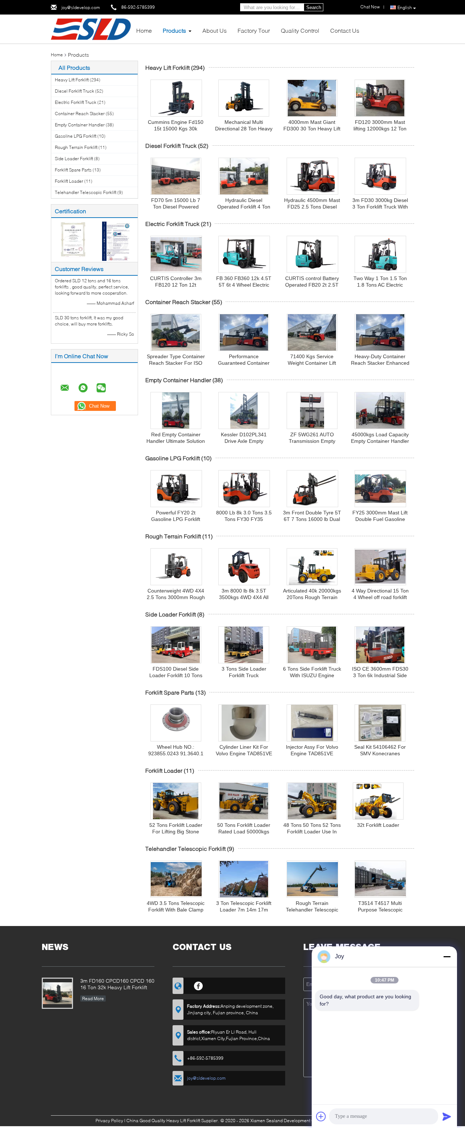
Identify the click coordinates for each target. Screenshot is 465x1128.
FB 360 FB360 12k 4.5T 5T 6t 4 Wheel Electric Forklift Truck (243, 284)
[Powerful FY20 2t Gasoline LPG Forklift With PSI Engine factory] (176, 488)
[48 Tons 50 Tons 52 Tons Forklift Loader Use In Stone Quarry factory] (312, 801)
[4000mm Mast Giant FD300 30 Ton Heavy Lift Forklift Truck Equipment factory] (312, 98)
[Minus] (446, 956)
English (404, 7)
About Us (214, 30)
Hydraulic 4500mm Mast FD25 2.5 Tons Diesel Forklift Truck (312, 206)
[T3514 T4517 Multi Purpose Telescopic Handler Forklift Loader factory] (380, 879)
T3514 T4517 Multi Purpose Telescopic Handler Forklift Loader (380, 909)
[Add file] (321, 1116)
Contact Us (344, 30)
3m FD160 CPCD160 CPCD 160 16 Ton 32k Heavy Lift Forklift (117, 984)
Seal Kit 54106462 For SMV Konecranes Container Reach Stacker (380, 753)
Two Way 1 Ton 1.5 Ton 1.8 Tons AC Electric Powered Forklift (380, 284)
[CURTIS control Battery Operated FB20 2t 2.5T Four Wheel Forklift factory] (312, 254)
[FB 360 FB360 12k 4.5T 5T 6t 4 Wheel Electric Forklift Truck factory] (244, 254)
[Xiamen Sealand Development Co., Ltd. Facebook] (198, 984)
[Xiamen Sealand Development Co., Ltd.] (91, 28)
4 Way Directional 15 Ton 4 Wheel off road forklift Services (380, 597)
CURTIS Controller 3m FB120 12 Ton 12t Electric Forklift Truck (176, 284)
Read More (93, 998)
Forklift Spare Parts (73, 170)
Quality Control (300, 30)
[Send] (447, 1116)
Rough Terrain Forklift (76, 147)
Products (174, 30)
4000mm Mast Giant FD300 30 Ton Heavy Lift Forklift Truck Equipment (311, 128)
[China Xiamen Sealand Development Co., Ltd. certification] (72, 240)
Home (144, 30)
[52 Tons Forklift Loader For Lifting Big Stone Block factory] (175, 801)
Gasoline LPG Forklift (75, 136)
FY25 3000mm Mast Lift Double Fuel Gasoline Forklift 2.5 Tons (380, 519)
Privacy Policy (109, 1120)
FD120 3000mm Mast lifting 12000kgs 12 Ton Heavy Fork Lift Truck (380, 128)
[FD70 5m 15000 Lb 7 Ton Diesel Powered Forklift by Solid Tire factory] (175, 176)
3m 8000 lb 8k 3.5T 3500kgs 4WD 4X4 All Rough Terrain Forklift (244, 597)
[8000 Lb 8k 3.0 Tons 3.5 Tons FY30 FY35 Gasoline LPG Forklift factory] (244, 488)
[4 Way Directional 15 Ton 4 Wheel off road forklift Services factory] (380, 566)
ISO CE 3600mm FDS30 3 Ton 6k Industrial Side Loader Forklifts (380, 675)
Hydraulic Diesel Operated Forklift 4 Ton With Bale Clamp (243, 206)
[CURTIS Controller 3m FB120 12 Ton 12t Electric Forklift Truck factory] (176, 254)
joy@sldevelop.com (80, 7)
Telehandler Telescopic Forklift (85, 192)
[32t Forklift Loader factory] (378, 801)
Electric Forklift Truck (75, 102)
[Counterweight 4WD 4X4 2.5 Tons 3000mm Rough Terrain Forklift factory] (176, 566)
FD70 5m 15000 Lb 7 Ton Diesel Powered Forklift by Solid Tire (175, 206)
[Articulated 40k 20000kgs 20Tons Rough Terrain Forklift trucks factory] (312, 566)
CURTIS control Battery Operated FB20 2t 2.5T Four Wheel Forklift (312, 284)
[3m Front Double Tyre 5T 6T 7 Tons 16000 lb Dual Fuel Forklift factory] (312, 488)
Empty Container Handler (80, 125)
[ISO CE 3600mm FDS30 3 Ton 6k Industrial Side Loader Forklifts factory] (380, 644)
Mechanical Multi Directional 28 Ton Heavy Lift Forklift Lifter (243, 128)
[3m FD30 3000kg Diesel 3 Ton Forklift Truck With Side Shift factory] (380, 176)
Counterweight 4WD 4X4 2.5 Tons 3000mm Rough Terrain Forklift (176, 597)
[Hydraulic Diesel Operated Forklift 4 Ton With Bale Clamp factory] (243, 176)
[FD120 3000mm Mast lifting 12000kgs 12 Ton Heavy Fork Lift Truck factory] (380, 98)
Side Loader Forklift (74, 158)
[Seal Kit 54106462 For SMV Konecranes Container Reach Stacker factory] (380, 722)
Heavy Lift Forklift (72, 79)
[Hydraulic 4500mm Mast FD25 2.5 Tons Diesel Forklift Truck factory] (312, 176)
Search (313, 7)
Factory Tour (254, 30)
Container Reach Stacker (80, 113)
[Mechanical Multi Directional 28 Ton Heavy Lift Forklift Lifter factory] (243, 98)
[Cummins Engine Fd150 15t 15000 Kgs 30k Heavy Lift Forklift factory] (176, 98)
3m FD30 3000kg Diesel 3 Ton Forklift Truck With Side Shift (380, 206)
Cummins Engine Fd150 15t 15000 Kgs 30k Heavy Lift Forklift (175, 128)
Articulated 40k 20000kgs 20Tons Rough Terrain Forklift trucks (312, 597)
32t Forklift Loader (378, 825)
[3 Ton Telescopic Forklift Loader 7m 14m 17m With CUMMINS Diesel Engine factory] (243, 879)
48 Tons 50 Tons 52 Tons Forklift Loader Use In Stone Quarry (312, 831)
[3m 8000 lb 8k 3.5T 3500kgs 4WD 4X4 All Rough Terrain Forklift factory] (244, 566)
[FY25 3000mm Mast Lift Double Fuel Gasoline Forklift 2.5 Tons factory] (380, 488)
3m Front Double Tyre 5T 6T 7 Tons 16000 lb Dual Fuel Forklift (312, 519)
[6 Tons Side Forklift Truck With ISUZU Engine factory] (312, 644)
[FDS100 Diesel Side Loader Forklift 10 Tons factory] (175, 644)
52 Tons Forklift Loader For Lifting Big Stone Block (175, 831)
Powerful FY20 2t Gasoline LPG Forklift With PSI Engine (175, 519)
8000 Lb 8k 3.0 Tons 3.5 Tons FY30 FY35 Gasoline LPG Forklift (244, 519)
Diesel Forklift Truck (74, 91)
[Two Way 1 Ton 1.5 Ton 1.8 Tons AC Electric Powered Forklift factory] (380, 254)
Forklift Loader (69, 181)
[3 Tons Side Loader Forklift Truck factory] (243, 644)
